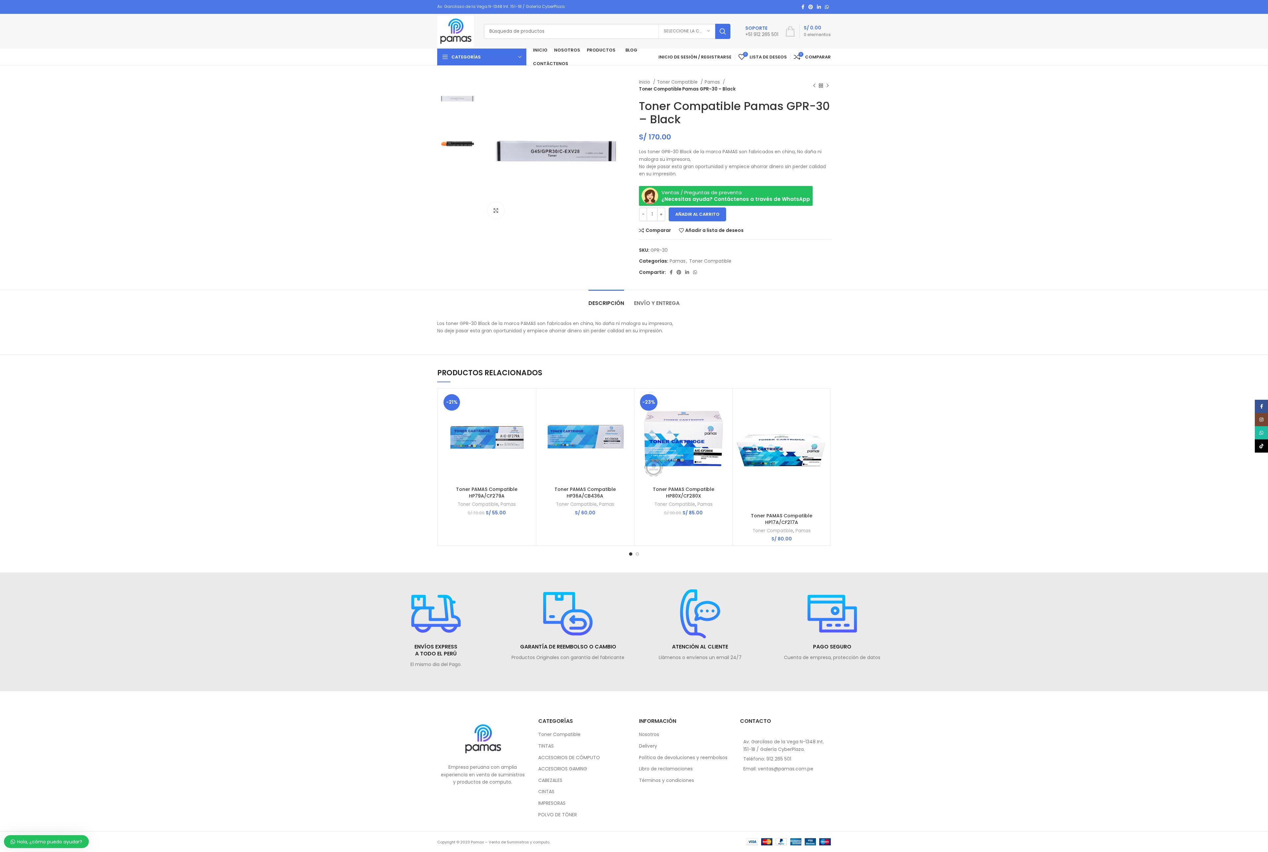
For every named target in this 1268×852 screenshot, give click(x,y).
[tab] (606, 300)
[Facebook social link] (802, 7)
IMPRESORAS (552, 803)
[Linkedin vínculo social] (819, 7)
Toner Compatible (678, 82)
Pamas (713, 82)
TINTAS (546, 746)
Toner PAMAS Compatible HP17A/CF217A (781, 519)
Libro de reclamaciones (666, 769)
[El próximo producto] (827, 85)
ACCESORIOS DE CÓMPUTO (569, 758)
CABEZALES (550, 780)
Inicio (645, 82)
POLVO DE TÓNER (557, 815)
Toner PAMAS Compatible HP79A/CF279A (486, 492)
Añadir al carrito (697, 214)
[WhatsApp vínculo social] (827, 7)
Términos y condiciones (666, 780)
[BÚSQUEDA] (722, 31)
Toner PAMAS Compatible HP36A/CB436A (585, 492)
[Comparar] (527, 402)
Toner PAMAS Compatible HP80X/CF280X (683, 492)
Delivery (648, 746)
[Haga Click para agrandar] (496, 210)
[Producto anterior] (814, 85)
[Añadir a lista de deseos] (527, 432)
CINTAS (546, 792)
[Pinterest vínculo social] (810, 7)
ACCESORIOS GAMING (562, 769)
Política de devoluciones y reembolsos (683, 758)
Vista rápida (527, 417)
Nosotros (649, 734)
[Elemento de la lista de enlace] (785, 758)
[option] (457, 99)
